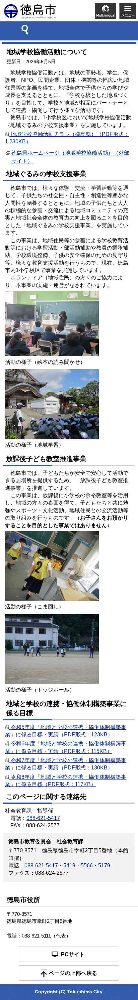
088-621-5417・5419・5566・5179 (67, 865)
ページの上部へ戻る (73, 973)
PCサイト (73, 954)
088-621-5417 (43, 818)
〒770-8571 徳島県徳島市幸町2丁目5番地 (39, 917)
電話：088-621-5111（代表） (39, 936)
